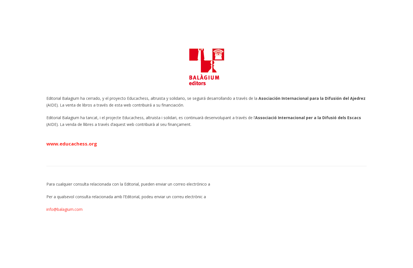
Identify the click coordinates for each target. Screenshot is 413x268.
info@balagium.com (64, 209)
